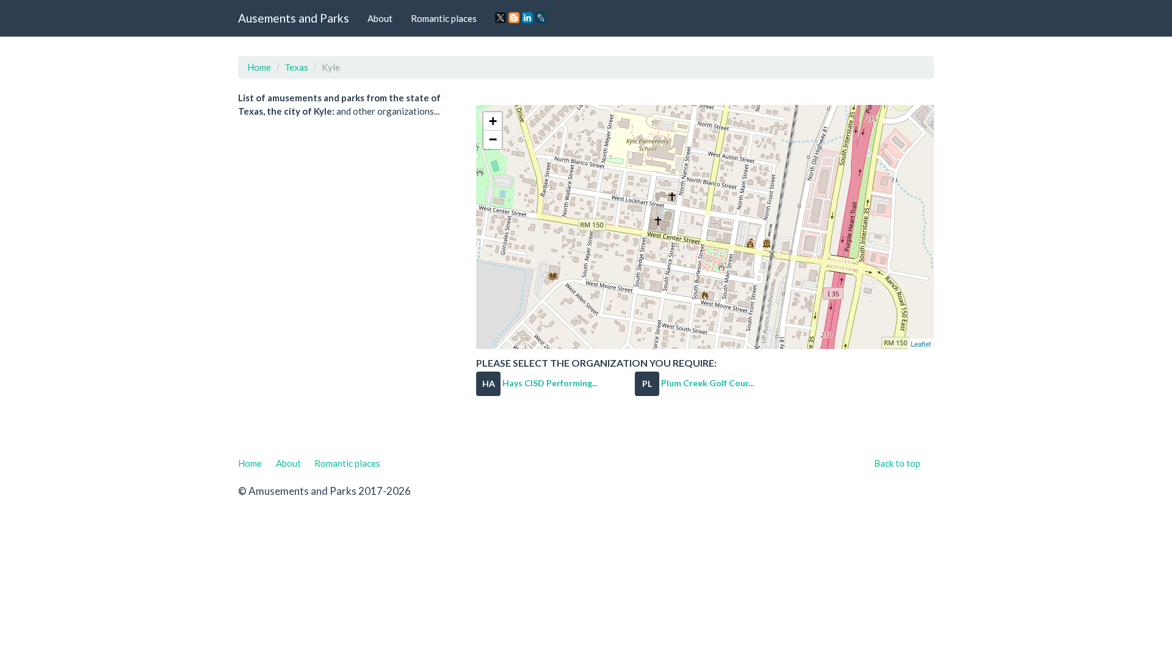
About (379, 18)
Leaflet (921, 343)
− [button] (493, 139)
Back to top (897, 463)
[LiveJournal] (540, 17)
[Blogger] (513, 17)
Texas (296, 67)
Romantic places (444, 18)
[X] (500, 17)
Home (259, 67)
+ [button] (493, 121)
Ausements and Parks (293, 18)
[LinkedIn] (527, 17)
